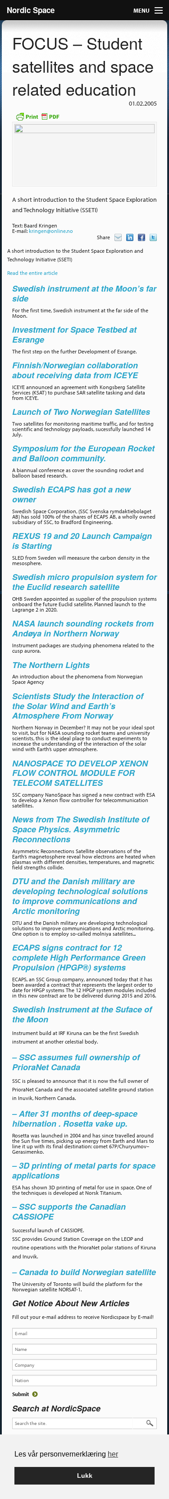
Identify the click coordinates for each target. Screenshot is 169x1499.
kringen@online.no (51, 230)
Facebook (141, 237)
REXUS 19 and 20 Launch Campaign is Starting (82, 541)
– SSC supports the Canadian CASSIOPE (69, 1211)
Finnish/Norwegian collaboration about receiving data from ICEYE (75, 370)
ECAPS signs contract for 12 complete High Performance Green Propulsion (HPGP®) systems (79, 957)
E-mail (118, 237)
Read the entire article (32, 272)
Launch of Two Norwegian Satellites (81, 412)
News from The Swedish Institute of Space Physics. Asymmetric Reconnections (80, 829)
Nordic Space (31, 10)
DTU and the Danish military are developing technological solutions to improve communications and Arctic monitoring (80, 895)
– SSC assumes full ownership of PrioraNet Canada (76, 1062)
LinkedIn (129, 237)
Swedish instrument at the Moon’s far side (84, 293)
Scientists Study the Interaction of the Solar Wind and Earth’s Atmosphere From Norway (77, 706)
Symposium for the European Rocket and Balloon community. (83, 453)
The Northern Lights (51, 665)
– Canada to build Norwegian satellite (84, 1272)
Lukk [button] (84, 1475)
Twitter (153, 237)
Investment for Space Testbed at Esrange (74, 334)
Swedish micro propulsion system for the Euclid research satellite (84, 582)
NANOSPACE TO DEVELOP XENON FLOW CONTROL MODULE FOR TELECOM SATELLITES (80, 773)
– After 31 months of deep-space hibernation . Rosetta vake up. (74, 1118)
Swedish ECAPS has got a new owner (71, 494)
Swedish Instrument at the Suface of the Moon (82, 1014)
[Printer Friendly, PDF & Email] (37, 115)
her (113, 1454)
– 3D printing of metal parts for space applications (83, 1170)
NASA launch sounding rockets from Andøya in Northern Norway (83, 628)
